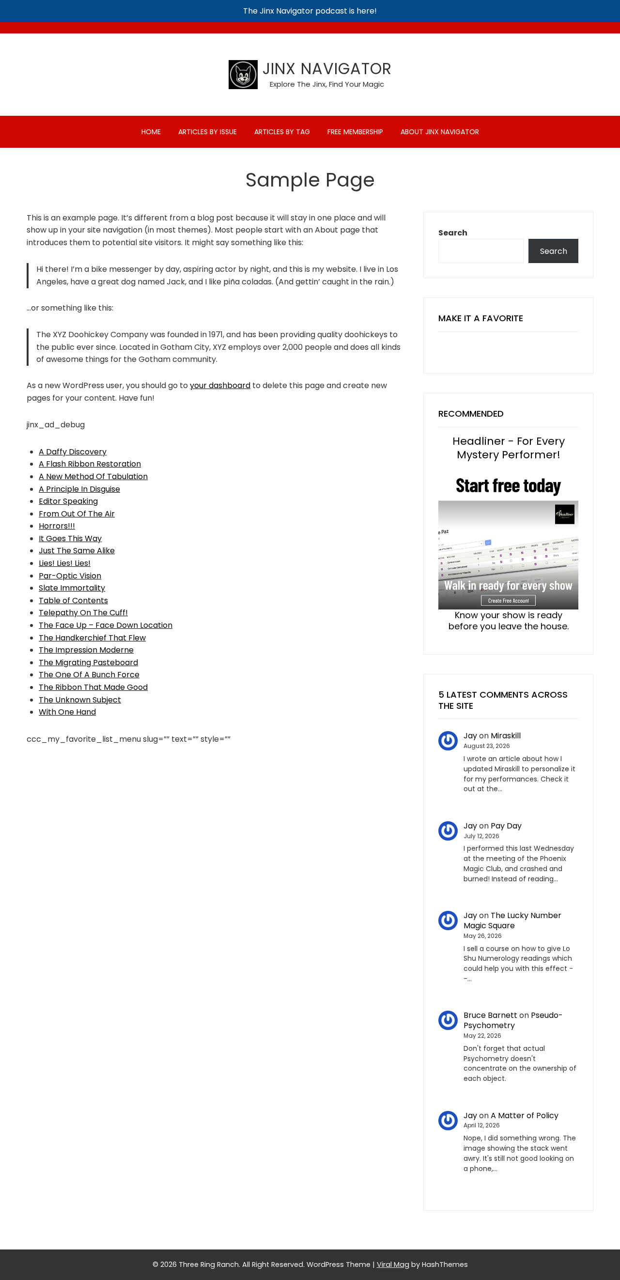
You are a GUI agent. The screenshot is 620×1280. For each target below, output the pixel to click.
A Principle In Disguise (79, 489)
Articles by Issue (207, 132)
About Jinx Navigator (440, 132)
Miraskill (506, 735)
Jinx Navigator (327, 68)
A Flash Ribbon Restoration (90, 463)
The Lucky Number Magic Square (512, 920)
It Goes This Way (70, 538)
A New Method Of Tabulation (93, 476)
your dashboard (220, 385)
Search (452, 232)
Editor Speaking (68, 501)
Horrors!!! (57, 525)
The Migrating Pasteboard (88, 662)
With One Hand (67, 712)
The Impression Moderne (86, 650)
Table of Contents (73, 600)
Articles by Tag (282, 132)
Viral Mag (393, 1264)
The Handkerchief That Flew (92, 637)
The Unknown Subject (80, 699)
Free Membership (355, 132)
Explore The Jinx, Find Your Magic (327, 84)
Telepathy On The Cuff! (83, 612)
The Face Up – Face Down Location (105, 625)
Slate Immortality (72, 587)
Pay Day (506, 825)
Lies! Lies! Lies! (65, 563)
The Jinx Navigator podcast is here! (310, 10)
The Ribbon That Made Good (93, 687)
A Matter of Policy (524, 1115)
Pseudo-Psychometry (513, 1020)
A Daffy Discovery (73, 451)
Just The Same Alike (77, 550)
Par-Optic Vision (70, 575)
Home (151, 132)
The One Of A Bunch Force (89, 674)
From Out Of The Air (77, 513)
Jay (470, 735)
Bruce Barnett (490, 1015)
